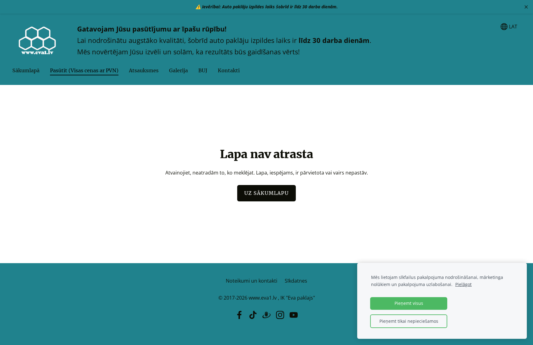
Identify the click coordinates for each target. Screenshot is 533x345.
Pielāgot (463, 284)
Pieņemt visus (409, 303)
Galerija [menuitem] (178, 70)
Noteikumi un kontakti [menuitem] (251, 280)
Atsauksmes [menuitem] (144, 70)
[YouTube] (293, 314)
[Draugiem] (266, 314)
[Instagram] (280, 314)
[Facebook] (239, 314)
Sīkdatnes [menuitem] (296, 280)
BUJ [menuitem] (202, 70)
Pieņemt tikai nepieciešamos (408, 321)
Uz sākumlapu (266, 193)
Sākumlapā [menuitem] (25, 70)
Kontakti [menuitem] (229, 70)
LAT (512, 26)
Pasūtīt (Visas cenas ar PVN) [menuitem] (84, 70)
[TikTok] (253, 314)
